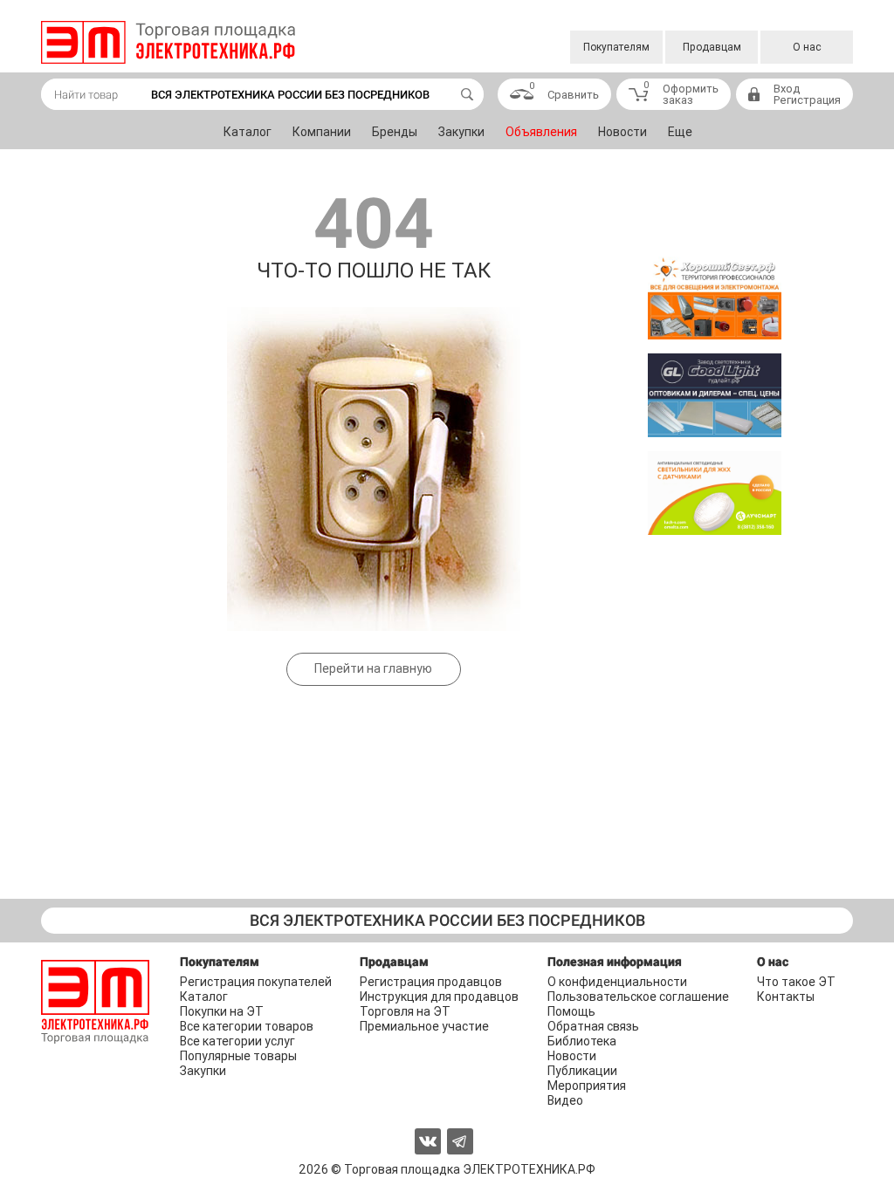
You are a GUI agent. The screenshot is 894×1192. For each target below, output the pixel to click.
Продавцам (712, 47)
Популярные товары (238, 1056)
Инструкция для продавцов (439, 997)
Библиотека (581, 1041)
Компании (321, 132)
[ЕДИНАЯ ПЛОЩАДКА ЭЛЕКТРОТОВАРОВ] (168, 42)
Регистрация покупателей (256, 982)
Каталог (248, 132)
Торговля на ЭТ (405, 1011)
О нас (807, 47)
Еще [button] (680, 132)
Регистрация (807, 99)
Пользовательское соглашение (638, 997)
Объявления (541, 132)
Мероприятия (586, 1086)
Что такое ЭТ (796, 982)
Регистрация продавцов (431, 982)
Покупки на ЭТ (222, 1011)
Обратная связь (593, 1026)
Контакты (786, 997)
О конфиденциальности (617, 982)
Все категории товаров (246, 1026)
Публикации (582, 1071)
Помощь (571, 1011)
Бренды (394, 132)
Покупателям (616, 47)
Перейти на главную (373, 668)
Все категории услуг (237, 1041)
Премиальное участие (424, 1026)
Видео (565, 1100)
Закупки (461, 132)
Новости (622, 132)
